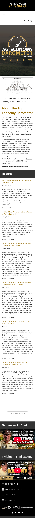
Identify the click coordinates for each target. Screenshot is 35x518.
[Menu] (4, 15)
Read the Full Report (8, 208)
